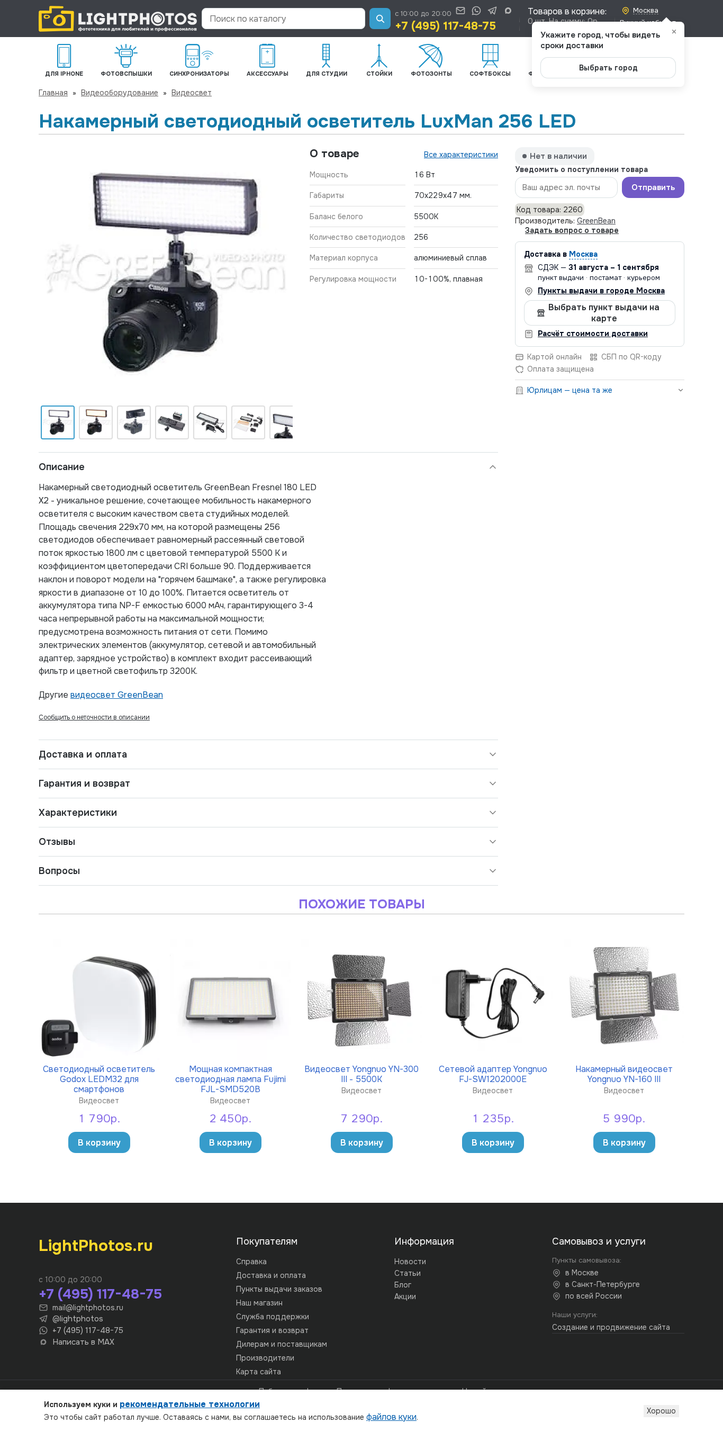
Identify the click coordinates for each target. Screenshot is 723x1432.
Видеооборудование (119, 92)
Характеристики (78, 812)
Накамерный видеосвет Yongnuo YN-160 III (624, 1074)
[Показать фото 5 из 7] (210, 422)
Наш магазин (259, 1303)
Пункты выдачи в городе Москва (601, 290)
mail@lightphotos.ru (87, 1307)
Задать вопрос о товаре (572, 231)
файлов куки (391, 1416)
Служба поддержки (272, 1316)
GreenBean (596, 221)
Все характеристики (461, 154)
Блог (402, 1285)
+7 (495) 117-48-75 (445, 26)
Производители (265, 1358)
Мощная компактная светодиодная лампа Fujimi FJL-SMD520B (230, 1079)
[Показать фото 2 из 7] (96, 422)
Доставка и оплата (83, 754)
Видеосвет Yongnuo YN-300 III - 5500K (361, 1074)
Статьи (407, 1273)
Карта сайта (258, 1371)
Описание (62, 467)
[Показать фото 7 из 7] (286, 422)
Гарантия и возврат (84, 783)
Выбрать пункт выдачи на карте (603, 313)
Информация (424, 1241)
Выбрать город (608, 68)
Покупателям (266, 1241)
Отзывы (57, 842)
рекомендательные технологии (190, 1404)
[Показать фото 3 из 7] (134, 422)
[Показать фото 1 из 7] (58, 422)
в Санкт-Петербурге (602, 1284)
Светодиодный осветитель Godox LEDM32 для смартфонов (99, 1079)
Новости (410, 1261)
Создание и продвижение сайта (611, 1327)
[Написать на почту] (460, 10)
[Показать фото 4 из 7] (172, 422)
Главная (53, 92)
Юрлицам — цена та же (569, 390)
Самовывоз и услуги (599, 1241)
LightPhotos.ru (96, 1246)
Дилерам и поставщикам (281, 1344)
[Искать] (380, 18)
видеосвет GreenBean (116, 694)
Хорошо (661, 1411)
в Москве (582, 1272)
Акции (405, 1296)
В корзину (99, 1142)
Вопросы (59, 871)
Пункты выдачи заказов (279, 1289)
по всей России (593, 1296)
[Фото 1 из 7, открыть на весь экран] (166, 274)
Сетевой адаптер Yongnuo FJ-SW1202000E (493, 1074)
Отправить (653, 188)
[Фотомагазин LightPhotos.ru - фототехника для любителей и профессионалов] (118, 19)
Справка (251, 1261)
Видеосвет (191, 92)
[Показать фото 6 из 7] (248, 422)
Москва (583, 254)
